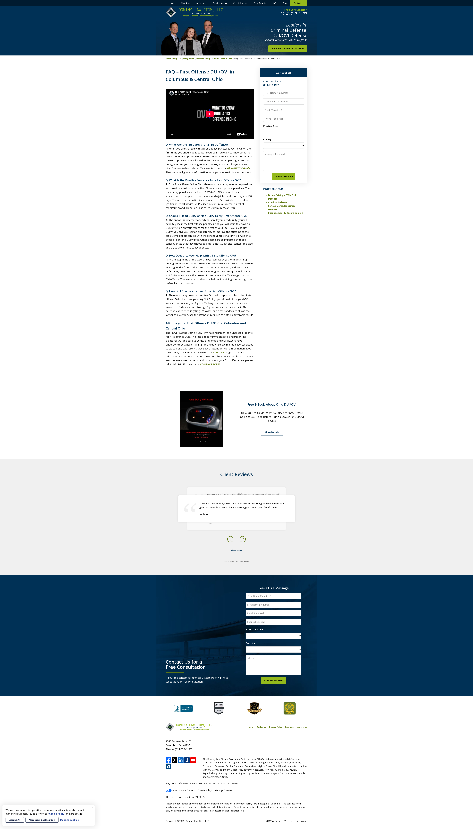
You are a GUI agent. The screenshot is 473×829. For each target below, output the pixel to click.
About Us (185, 3)
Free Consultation (295, 9)
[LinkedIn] (181, 760)
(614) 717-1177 (294, 14)
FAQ (274, 3)
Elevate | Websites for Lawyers (286, 821)
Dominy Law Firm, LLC (197, 821)
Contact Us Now (284, 176)
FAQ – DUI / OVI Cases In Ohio (219, 58)
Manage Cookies (223, 790)
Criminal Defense (277, 202)
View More (236, 550)
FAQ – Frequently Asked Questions (188, 58)
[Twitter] (174, 760)
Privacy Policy (275, 727)
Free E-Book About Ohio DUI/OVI (271, 404)
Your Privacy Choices (184, 790)
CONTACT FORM (210, 364)
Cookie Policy (205, 790)
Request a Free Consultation (288, 48)
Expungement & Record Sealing (285, 212)
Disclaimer (261, 727)
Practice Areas (220, 3)
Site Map (289, 727)
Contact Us (299, 3)
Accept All (14, 819)
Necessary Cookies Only (42, 819)
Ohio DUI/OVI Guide (238, 168)
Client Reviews (240, 3)
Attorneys (201, 3)
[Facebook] (168, 760)
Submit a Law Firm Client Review (237, 561)
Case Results (260, 3)
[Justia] (187, 760)
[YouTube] (193, 760)
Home (172, 3)
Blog (285, 3)
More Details (272, 432)
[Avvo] (168, 766)
